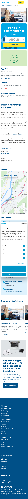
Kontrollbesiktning (6, 408)
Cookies (3, 449)
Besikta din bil (5, 421)
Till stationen (4, 334)
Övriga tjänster (5, 415)
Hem (3, 5)
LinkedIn (3, 468)
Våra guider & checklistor (8, 428)
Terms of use (10, 213)
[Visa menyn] (26, 2)
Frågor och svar (5, 442)
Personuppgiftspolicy (7, 446)
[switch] (25, 250)
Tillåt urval (14, 270)
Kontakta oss (4, 439)
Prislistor (3, 426)
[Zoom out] (24, 206)
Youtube (3, 466)
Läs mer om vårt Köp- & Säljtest (14, 291)
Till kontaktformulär (6, 455)
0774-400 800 (5, 153)
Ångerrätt (4, 433)
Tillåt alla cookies (14, 267)
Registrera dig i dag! (10, 385)
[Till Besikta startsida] (6, 475)
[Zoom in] (24, 204)
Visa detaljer (21, 263)
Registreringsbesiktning (7, 411)
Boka (20, 2)
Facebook (4, 464)
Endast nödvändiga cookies (14, 274)
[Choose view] (24, 210)
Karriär (3, 431)
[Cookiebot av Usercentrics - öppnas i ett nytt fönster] (21, 223)
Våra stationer (9, 5)
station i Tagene (17, 134)
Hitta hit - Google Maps (10, 175)
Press (2, 444)
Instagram (4, 461)
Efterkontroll (4, 413)
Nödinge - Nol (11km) (9, 323)
